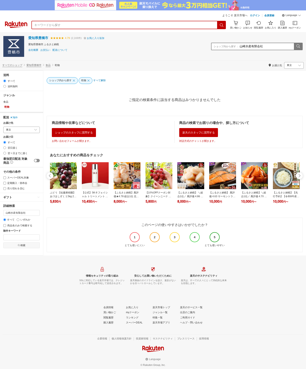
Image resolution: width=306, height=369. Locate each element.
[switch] (37, 160)
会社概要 (33, 50)
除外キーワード (12, 230)
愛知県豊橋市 (38, 38)
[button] (291, 15)
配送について (59, 50)
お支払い (45, 50)
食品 (48, 65)
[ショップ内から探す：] (298, 46)
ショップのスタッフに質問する (74, 132)
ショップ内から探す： (226, 46)
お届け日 (8, 137)
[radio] (4, 81)
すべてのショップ (12, 65)
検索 (22, 245)
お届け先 (8, 123)
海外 (15, 117)
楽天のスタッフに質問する (198, 132)
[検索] (222, 25)
